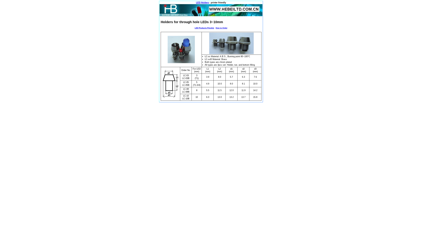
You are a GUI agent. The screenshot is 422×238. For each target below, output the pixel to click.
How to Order (221, 28)
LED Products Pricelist (204, 28)
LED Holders (202, 2)
